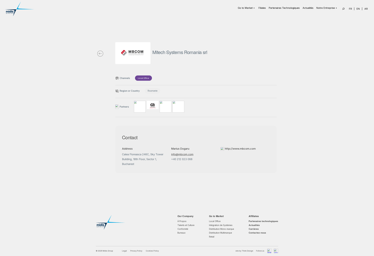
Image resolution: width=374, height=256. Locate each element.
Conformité (183, 229)
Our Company (186, 216)
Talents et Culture (186, 225)
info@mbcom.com (182, 154)
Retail (211, 236)
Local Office (215, 221)
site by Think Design (244, 251)
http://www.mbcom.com (240, 148)
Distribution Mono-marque (221, 229)
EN (358, 8)
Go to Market (245, 7)
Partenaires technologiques (263, 221)
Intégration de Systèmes (220, 225)
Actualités (308, 7)
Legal (124, 251)
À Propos (182, 221)
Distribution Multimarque (220, 232)
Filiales (262, 7)
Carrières (254, 229)
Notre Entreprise (325, 7)
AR (366, 8)
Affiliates (254, 216)
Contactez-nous (257, 232)
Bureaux (182, 232)
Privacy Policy (136, 251)
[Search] (343, 9)
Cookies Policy (152, 251)
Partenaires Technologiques (284, 7)
